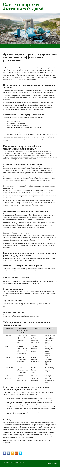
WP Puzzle (54, 463)
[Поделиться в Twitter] (20, 453)
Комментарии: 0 (20, 63)
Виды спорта (12, 63)
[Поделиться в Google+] (16, 453)
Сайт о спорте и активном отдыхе (23, 6)
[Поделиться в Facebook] (4, 453)
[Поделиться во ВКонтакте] (8, 453)
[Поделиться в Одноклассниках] (12, 453)
